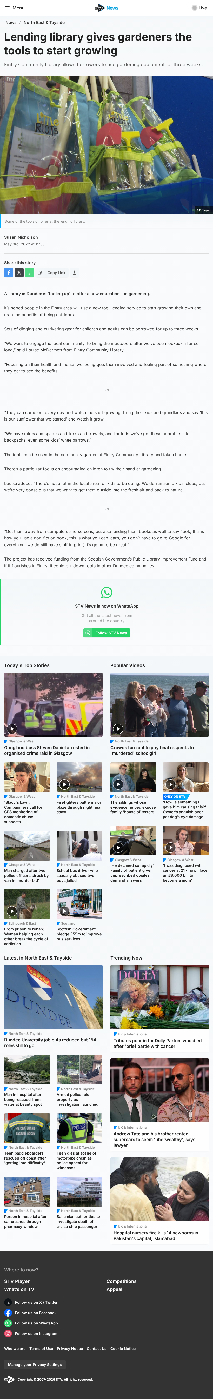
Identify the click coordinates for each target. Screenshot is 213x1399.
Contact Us (96, 1348)
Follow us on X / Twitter (36, 1302)
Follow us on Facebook (36, 1312)
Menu (18, 7)
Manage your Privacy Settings (35, 1364)
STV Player (17, 1281)
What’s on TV (19, 1289)
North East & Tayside (44, 22)
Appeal (114, 1289)
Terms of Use (41, 1348)
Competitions (121, 1281)
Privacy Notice (70, 1348)
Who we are (14, 1348)
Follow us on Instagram (36, 1333)
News (11, 22)
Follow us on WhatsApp (36, 1323)
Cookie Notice (123, 1348)
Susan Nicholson (21, 237)
